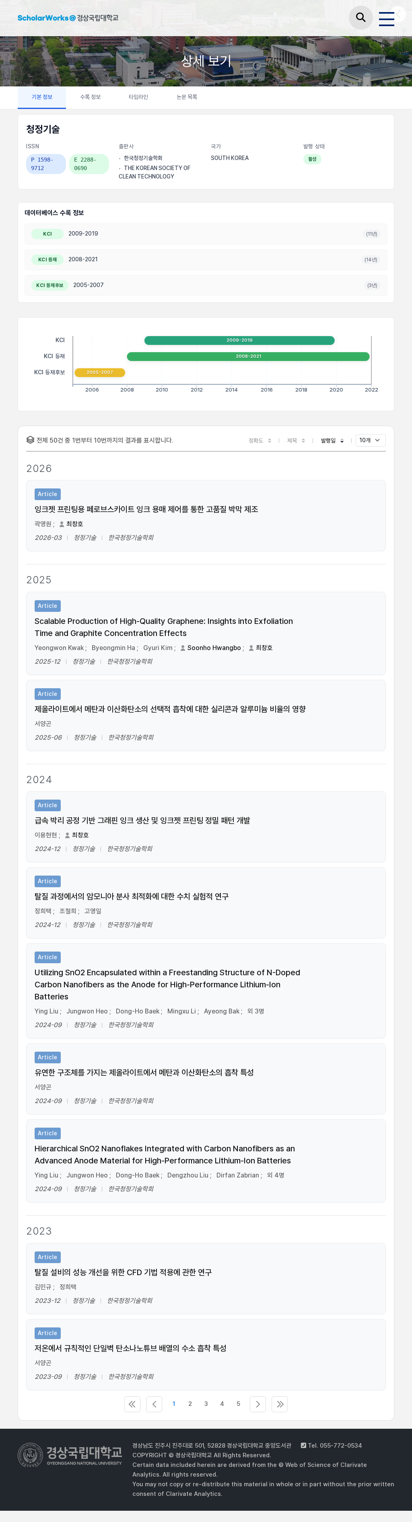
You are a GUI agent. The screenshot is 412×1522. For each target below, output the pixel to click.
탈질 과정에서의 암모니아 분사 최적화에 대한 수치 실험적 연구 (132, 896)
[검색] (361, 18)
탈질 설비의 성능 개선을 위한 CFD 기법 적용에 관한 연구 (123, 1272)
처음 (132, 1404)
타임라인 (138, 97)
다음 (258, 1404)
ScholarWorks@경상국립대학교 (68, 19)
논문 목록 (187, 97)
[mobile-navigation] (386, 17)
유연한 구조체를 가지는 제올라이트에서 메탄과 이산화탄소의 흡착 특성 (144, 1072)
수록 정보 (90, 97)
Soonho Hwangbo (214, 648)
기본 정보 (42, 97)
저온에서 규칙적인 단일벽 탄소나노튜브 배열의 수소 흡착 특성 (131, 1348)
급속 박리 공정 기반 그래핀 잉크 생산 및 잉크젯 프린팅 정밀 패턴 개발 (142, 820)
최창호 (74, 524)
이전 (154, 1404)
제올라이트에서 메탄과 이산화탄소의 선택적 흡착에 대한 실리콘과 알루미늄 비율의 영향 (170, 709)
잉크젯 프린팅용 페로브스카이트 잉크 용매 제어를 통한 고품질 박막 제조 (146, 509)
